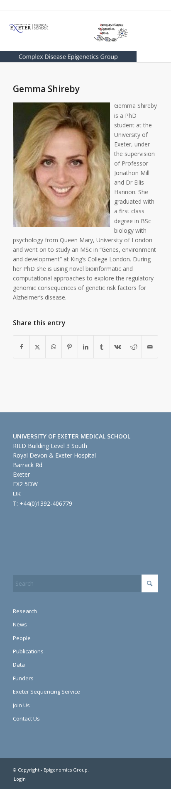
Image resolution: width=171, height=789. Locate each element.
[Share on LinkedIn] (86, 347)
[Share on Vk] (118, 347)
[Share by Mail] (150, 347)
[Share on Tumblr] (102, 347)
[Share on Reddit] (134, 347)
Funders (23, 678)
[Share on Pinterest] (70, 347)
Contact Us (26, 718)
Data (19, 664)
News (20, 624)
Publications (28, 651)
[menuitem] (18, 779)
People (22, 638)
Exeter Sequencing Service (46, 691)
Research (25, 611)
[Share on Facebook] (21, 347)
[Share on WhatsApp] (53, 347)
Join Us (21, 705)
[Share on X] (38, 347)
